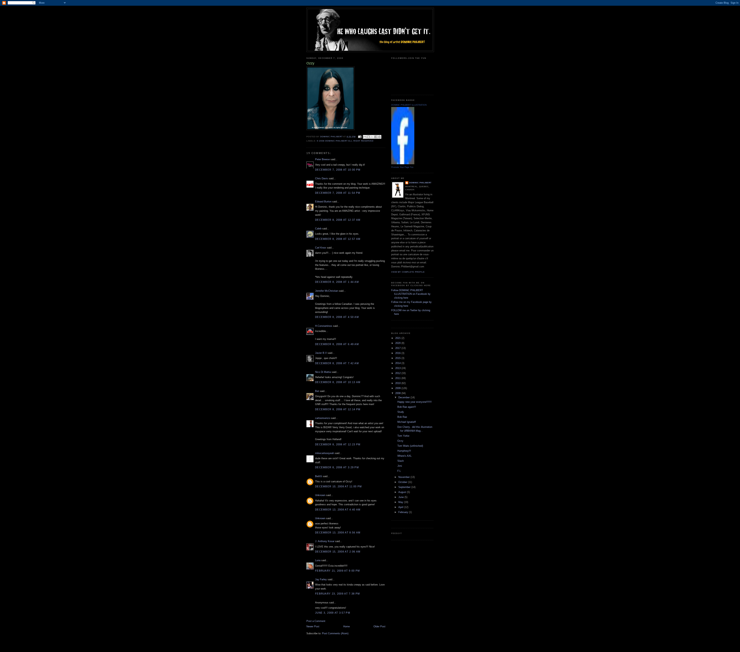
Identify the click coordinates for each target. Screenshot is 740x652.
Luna (317, 560)
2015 (398, 358)
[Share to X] (372, 137)
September (404, 487)
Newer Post (312, 626)
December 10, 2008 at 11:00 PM (338, 486)
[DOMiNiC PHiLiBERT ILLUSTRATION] (402, 163)
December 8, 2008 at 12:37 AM (337, 219)
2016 (398, 353)
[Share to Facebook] (376, 137)
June (401, 497)
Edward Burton (323, 201)
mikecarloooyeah (324, 453)
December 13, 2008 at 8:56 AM (337, 532)
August (402, 492)
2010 (398, 383)
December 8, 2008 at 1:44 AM (337, 282)
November (404, 477)
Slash (400, 460)
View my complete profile (408, 272)
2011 (398, 378)
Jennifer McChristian (326, 290)
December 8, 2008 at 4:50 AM (337, 317)
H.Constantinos (323, 325)
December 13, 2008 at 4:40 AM (337, 509)
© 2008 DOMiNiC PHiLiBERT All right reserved (345, 141)
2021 (398, 338)
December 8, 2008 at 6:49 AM (337, 344)
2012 (398, 373)
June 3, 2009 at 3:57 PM (332, 612)
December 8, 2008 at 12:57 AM (337, 239)
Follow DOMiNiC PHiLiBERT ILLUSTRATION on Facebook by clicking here (411, 294)
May (401, 502)
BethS (318, 476)
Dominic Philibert (420, 183)
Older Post (379, 626)
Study (400, 411)
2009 (398, 388)
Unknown (320, 495)
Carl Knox (320, 247)
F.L (399, 470)
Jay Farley (321, 579)
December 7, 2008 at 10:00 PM (337, 169)
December (404, 397)
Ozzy (400, 440)
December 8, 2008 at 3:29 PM (337, 467)
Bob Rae (402, 416)
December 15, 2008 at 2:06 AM (337, 551)
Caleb (318, 228)
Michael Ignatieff (406, 421)
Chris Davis (321, 178)
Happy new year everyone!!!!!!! (414, 401)
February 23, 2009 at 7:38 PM (337, 593)
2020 (398, 343)
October (403, 482)
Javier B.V (321, 352)
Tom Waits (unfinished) (410, 445)
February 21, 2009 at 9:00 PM (337, 570)
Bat (317, 391)
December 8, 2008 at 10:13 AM (337, 382)
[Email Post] (359, 137)
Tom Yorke (403, 435)
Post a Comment (315, 621)
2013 (398, 368)
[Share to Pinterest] (379, 137)
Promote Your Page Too (402, 167)
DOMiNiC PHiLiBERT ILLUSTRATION (409, 105)
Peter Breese (322, 159)
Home (346, 626)
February (403, 512)
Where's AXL (404, 455)
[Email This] (365, 137)
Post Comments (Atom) (335, 633)
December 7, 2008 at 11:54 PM (337, 192)
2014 (398, 363)
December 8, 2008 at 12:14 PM (337, 409)
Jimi (399, 465)
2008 (398, 393)
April (401, 507)
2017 (398, 348)
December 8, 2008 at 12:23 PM (337, 444)
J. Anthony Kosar (324, 541)
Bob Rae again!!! (406, 406)
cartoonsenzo (322, 418)
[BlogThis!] (368, 137)
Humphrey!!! (404, 450)
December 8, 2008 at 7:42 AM (337, 363)
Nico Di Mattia (323, 372)
